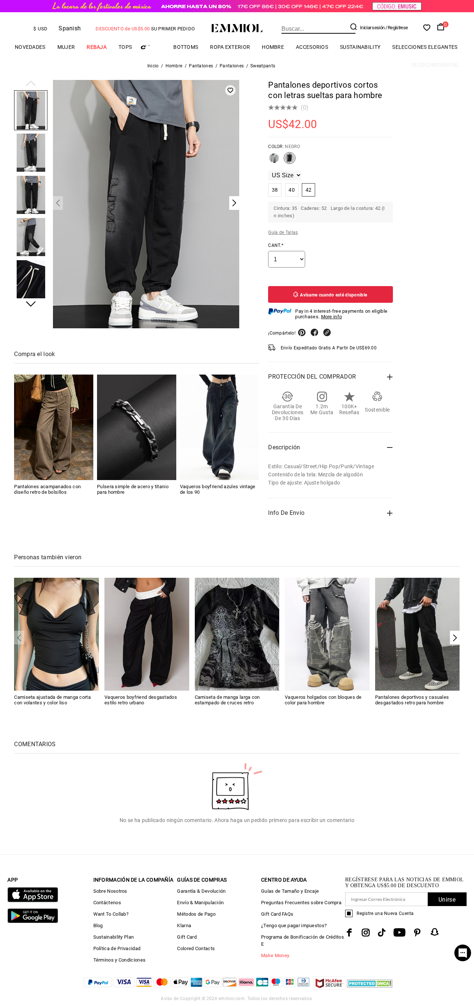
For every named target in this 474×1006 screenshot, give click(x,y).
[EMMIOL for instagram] (366, 933)
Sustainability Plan (113, 937)
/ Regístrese (396, 27)
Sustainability (360, 47)
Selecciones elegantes (424, 47)
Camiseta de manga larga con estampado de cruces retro (227, 699)
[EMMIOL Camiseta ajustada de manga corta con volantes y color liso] (56, 633)
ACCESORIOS (312, 47)
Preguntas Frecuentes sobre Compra (301, 902)
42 (309, 190)
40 (291, 190)
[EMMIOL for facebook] (349, 933)
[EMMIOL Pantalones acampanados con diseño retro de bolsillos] (53, 427)
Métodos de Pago (196, 914)
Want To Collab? (111, 914)
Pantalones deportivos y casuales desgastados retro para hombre (412, 699)
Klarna (184, 925)
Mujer (66, 47)
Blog (98, 925)
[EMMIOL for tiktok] (381, 933)
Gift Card (187, 937)
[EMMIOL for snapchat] (435, 932)
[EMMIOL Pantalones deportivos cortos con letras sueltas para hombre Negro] (289, 161)
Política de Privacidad (117, 948)
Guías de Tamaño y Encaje (290, 891)
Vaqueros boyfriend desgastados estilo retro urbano (140, 699)
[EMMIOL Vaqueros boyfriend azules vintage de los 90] (219, 427)
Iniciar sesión (372, 27)
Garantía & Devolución (201, 891)
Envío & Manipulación (200, 902)
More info (331, 316)
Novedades (30, 47)
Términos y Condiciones (119, 960)
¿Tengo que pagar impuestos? (294, 925)
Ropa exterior (230, 47)
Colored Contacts (196, 948)
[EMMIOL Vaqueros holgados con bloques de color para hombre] (327, 633)
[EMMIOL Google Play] (32, 921)
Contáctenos (107, 902)
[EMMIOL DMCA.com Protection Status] (370, 987)
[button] (30, 84)
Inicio (153, 65)
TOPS (125, 47)
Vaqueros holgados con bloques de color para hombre (323, 699)
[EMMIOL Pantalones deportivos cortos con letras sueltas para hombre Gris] (274, 161)
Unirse (446, 899)
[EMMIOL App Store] (32, 900)
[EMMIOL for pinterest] (417, 933)
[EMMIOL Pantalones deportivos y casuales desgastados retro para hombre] (417, 633)
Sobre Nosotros (110, 891)
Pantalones (201, 65)
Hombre (273, 47)
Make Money (275, 955)
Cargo (152, 47)
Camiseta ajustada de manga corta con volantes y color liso (52, 699)
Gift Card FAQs (277, 914)
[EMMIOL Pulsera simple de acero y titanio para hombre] (136, 427)
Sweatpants (262, 65)
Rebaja (97, 47)
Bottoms (185, 47)
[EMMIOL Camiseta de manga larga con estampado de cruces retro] (237, 633)
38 (275, 190)
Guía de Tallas (283, 232)
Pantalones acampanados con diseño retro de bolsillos (47, 489)
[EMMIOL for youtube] (399, 933)
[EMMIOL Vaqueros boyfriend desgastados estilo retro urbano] (146, 633)
